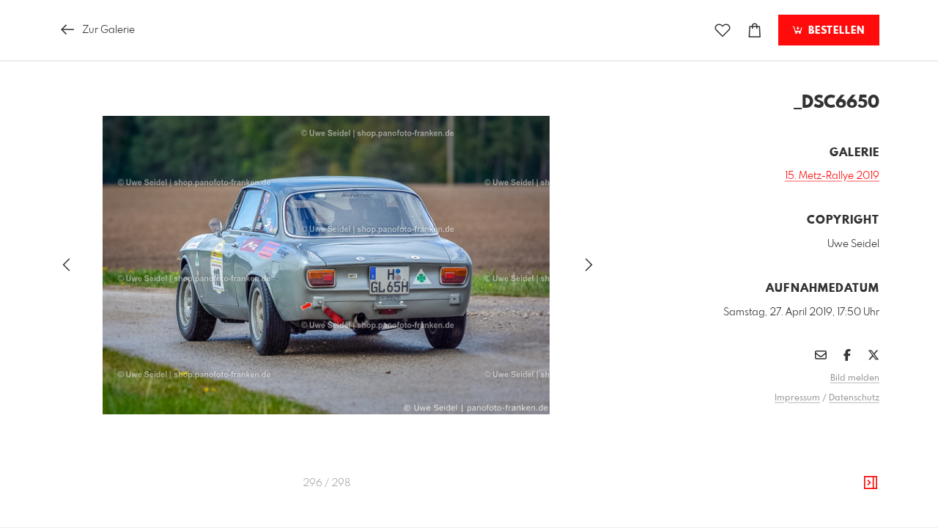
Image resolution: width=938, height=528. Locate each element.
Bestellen (835, 31)
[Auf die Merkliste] (722, 30)
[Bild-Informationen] (870, 483)
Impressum (797, 398)
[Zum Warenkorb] (755, 30)
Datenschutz (854, 398)
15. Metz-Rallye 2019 (832, 176)
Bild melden (854, 378)
